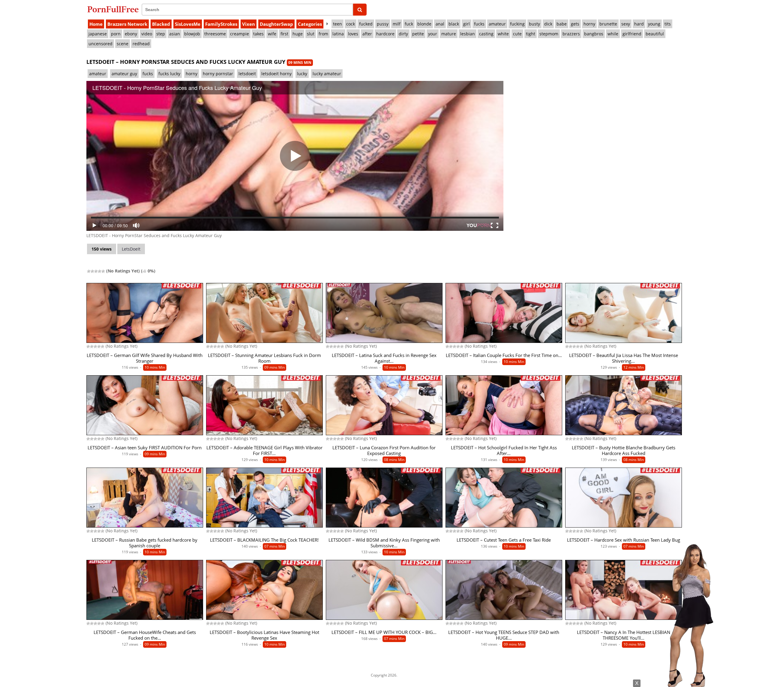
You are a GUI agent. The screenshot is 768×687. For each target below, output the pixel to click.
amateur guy (124, 73)
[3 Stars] (96, 271)
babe (561, 24)
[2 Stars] (92, 271)
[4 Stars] (99, 271)
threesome (215, 34)
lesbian (467, 34)
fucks (479, 24)
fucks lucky (169, 73)
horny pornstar (218, 73)
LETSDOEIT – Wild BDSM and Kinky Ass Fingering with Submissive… (384, 543)
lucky (302, 73)
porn (116, 34)
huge (297, 34)
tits (667, 24)
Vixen (248, 24)
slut (310, 34)
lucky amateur (327, 73)
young (654, 24)
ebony (131, 34)
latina (338, 34)
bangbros (593, 34)
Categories (310, 24)
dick (548, 24)
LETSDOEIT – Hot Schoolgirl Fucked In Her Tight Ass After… (504, 451)
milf (396, 24)
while (613, 34)
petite (418, 34)
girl (466, 24)
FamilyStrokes (221, 24)
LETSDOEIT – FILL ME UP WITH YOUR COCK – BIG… (384, 632)
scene (122, 43)
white (503, 34)
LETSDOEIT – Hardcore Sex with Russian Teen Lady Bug (623, 540)
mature (448, 34)
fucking (517, 24)
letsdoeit (247, 73)
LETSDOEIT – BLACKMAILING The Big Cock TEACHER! (264, 540)
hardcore (385, 34)
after (367, 34)
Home (96, 24)
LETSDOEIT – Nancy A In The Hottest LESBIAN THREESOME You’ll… (623, 635)
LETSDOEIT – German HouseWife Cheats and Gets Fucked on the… (145, 635)
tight (530, 34)
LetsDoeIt (131, 249)
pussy (382, 24)
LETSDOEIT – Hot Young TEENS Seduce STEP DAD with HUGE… (503, 635)
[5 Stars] (103, 271)
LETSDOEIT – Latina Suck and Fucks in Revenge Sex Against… (384, 358)
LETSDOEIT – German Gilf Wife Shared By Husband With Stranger (144, 358)
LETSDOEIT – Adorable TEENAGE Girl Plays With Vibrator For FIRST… (264, 451)
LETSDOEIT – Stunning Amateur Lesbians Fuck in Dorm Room (264, 358)
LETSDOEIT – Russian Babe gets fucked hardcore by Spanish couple (144, 543)
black (453, 24)
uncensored (100, 43)
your (432, 34)
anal (440, 24)
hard (639, 24)
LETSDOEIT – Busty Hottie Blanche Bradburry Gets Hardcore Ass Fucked (623, 451)
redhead (141, 43)
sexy (625, 24)
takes (258, 34)
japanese (97, 34)
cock (350, 24)
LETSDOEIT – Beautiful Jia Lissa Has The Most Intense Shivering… (623, 358)
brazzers (571, 34)
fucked (366, 24)
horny (589, 24)
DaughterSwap (276, 24)
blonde (424, 24)
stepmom (548, 34)
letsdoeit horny (276, 73)
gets (575, 24)
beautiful (655, 34)
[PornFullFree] (113, 9)
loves (353, 34)
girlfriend (631, 34)
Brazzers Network (127, 24)
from (323, 34)
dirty (403, 34)
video (146, 34)
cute (517, 34)
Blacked (161, 24)
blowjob (192, 34)
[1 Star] (89, 271)
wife (272, 34)
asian (174, 34)
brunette (608, 24)
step (160, 34)
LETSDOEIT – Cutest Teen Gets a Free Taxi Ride (504, 540)
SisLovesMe (187, 24)
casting (486, 34)
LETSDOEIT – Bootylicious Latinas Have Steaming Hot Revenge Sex (264, 635)
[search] (360, 10)
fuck (409, 24)
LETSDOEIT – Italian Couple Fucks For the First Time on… (504, 355)
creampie (239, 34)
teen (337, 24)
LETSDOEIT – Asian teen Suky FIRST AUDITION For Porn (145, 448)
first (284, 34)
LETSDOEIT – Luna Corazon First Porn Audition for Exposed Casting (384, 451)
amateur (497, 24)
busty (534, 24)
